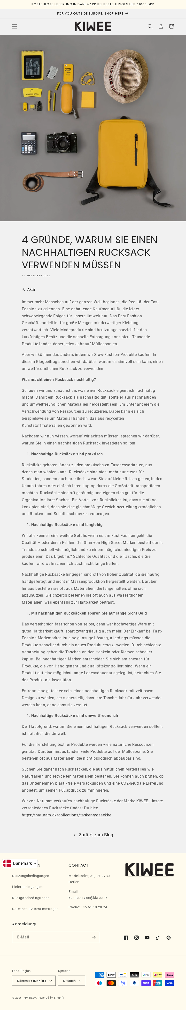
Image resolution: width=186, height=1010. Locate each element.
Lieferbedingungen (27, 887)
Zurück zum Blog (96, 834)
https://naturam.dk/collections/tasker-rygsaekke (66, 815)
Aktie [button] (31, 289)
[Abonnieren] (93, 937)
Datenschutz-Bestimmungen (35, 909)
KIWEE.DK (30, 997)
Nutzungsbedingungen (30, 876)
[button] (14, 26)
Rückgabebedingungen (30, 898)
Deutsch (69, 981)
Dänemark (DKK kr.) (31, 981)
